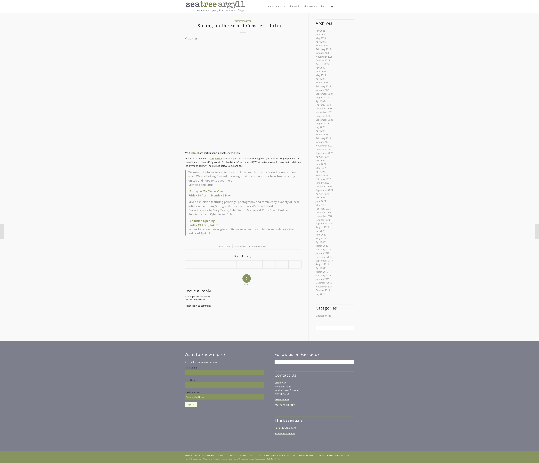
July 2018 (320, 294)
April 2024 (321, 101)
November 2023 (324, 112)
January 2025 (322, 90)
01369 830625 (282, 399)
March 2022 (322, 175)
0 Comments (240, 246)
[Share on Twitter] (204, 264)
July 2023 (320, 127)
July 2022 (320, 160)
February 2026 (323, 49)
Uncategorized (243, 21)
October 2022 (323, 149)
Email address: (193, 392)
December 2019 (324, 257)
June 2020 (321, 234)
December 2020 (324, 212)
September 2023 (324, 119)
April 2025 (321, 78)
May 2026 (321, 38)
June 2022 (321, 164)
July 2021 (320, 197)
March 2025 (322, 82)
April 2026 (321, 41)
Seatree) (194, 152)
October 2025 (323, 60)
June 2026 (321, 34)
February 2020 (323, 249)
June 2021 (321, 201)
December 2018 (324, 282)
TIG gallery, (216, 158)
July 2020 (320, 231)
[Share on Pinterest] (230, 264)
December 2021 (324, 186)
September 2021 (324, 190)
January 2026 (322, 52)
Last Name (191, 380)
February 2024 (323, 104)
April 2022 (321, 171)
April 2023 (321, 130)
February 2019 (323, 275)
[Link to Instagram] (352, 6)
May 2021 (321, 205)
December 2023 (324, 108)
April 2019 (321, 268)
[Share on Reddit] (282, 264)
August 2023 (322, 123)
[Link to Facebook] (348, 6)
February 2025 (323, 86)
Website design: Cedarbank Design (267, 459)
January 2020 (322, 253)
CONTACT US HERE (285, 405)
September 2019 (324, 260)
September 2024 (324, 93)
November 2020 (324, 216)
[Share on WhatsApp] (217, 264)
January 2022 (322, 182)
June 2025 (321, 71)
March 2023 (322, 134)
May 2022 (321, 167)
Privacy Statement (285, 433)
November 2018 (324, 286)
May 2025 (321, 75)
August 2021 (322, 193)
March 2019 (322, 271)
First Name (191, 367)
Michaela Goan (260, 246)
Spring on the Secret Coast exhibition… (243, 25)
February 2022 (323, 179)
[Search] (337, 6)
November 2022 (324, 145)
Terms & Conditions (285, 427)
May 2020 (321, 238)
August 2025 (322, 64)
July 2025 (320, 67)
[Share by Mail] (295, 264)
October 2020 (323, 219)
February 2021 (323, 208)
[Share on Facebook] (191, 264)
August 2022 (322, 156)
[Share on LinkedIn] (243, 264)
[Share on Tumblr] (256, 264)
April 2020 (321, 242)
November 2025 (324, 56)
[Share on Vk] (269, 264)
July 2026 (320, 30)
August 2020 (322, 227)
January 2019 (322, 279)
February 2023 (323, 138)
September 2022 (324, 153)
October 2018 (323, 290)
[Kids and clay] (2, 231)
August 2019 (322, 264)
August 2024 (322, 97)
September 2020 (324, 223)
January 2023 (322, 142)
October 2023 (323, 116)
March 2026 (322, 45)
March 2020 (322, 245)
